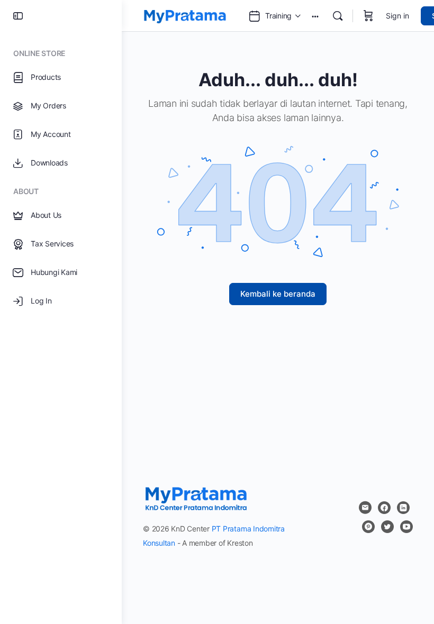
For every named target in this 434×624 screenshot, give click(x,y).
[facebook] (384, 507)
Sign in (397, 15)
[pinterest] (368, 526)
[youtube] (406, 526)
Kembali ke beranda (277, 294)
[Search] (337, 16)
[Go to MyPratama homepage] (185, 15)
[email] (365, 507)
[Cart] (368, 16)
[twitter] (387, 526)
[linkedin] (403, 507)
